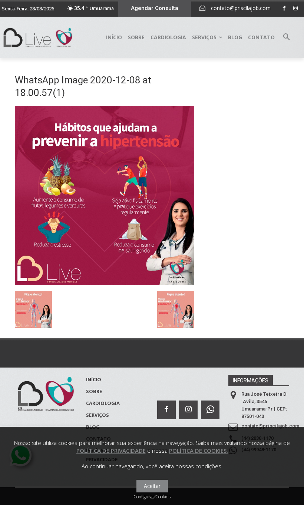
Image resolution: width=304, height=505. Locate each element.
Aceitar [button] (152, 485)
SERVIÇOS (97, 415)
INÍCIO (93, 379)
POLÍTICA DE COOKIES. (198, 450)
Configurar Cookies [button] (152, 497)
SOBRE (94, 391)
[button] (286, 37)
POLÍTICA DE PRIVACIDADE (111, 450)
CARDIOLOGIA (103, 403)
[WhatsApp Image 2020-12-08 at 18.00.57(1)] (104, 283)
